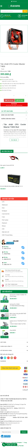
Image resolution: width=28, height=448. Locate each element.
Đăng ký (24, 432)
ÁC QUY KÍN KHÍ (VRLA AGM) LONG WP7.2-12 (11, 186)
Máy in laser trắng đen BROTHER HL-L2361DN (18, 314)
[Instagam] (11, 358)
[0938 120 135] (4, 444)
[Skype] (24, 247)
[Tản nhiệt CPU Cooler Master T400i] (0, 54)
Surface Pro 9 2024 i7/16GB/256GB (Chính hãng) (17, 305)
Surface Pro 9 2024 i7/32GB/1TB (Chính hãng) (18, 295)
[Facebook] (1, 358)
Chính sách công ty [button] (6, 346)
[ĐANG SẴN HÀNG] (5, 315)
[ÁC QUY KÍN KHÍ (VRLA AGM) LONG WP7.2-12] (14, 179)
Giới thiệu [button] (3, 342)
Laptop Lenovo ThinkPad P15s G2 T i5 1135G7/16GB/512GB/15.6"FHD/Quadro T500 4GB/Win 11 (18, 322)
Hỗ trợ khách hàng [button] (6, 350)
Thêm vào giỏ (10, 100)
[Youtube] (15, 358)
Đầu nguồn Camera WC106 (7, 165)
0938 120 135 (7, 15)
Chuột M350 (13, 330)
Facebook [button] (3, 361)
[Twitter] (5, 358)
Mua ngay (20, 100)
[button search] (24, 11)
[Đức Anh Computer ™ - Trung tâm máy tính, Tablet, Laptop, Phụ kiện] (14, 6)
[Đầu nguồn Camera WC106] (14, 158)
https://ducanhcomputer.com (12, 423)
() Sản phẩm (25, 16)
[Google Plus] (8, 358)
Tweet (2, 69)
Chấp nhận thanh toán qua (10, 368)
